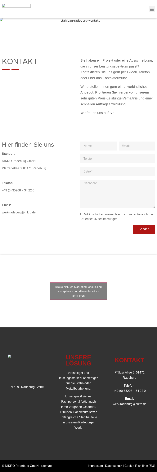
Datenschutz (113, 465)
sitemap (46, 465)
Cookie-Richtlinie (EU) (139, 465)
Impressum (95, 465)
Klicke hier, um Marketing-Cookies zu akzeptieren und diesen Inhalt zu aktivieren (78, 291)
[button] (152, 9)
